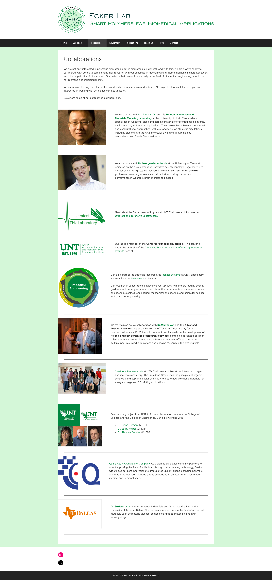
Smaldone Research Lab (129, 371)
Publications (132, 42)
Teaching (148, 42)
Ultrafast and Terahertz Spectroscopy (136, 215)
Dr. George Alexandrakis (152, 163)
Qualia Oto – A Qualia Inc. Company (129, 463)
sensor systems (171, 274)
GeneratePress (151, 575)
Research (96, 42)
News (161, 42)
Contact (174, 42)
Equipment (114, 42)
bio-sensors (138, 278)
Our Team (77, 42)
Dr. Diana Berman (128, 425)
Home (64, 42)
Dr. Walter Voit (165, 325)
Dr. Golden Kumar (121, 506)
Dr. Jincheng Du (147, 114)
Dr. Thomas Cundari (129, 432)
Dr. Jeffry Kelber (127, 428)
